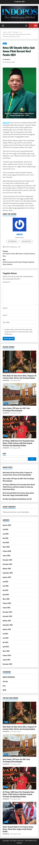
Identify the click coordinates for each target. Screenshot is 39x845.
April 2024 (6, 647)
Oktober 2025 (7, 568)
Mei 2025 (5, 590)
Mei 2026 (5, 538)
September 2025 (8, 573)
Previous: (19, 253)
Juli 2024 (5, 634)
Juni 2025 (5, 586)
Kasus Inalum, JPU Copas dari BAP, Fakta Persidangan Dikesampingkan (16, 409)
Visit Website (12, 241)
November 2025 (7, 564)
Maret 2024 (6, 651)
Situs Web (6, 322)
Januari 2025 (6, 607)
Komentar (7, 282)
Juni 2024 (5, 638)
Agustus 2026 (7, 525)
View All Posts (26, 241)
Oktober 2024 (7, 621)
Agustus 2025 (7, 577)
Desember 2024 (7, 612)
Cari (4, 454)
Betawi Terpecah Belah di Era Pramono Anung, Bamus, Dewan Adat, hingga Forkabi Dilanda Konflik (18, 494)
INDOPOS (7, 59)
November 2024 (7, 616)
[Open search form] (26, 25)
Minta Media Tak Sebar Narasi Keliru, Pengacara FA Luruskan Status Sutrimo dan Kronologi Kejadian (19, 376)
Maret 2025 (6, 599)
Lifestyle (5, 681)
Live (35, 25)
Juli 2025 (5, 581)
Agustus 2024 (7, 629)
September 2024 (8, 625)
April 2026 (6, 542)
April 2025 (6, 594)
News (4, 43)
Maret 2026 (6, 547)
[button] (3, 26)
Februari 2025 (7, 603)
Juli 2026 (5, 529)
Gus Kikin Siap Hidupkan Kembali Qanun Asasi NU (17, 499)
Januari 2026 (6, 555)
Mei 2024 (5, 642)
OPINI (4, 690)
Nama (5, 308)
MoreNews (29, 841)
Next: (18, 261)
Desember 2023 (7, 664)
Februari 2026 (7, 551)
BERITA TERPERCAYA (9, 677)
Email (5, 315)
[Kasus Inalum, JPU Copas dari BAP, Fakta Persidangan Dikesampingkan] (19, 394)
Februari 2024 (7, 655)
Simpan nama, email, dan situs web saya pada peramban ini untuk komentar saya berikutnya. (18, 331)
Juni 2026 (6, 534)
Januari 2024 (6, 660)
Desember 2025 (7, 560)
